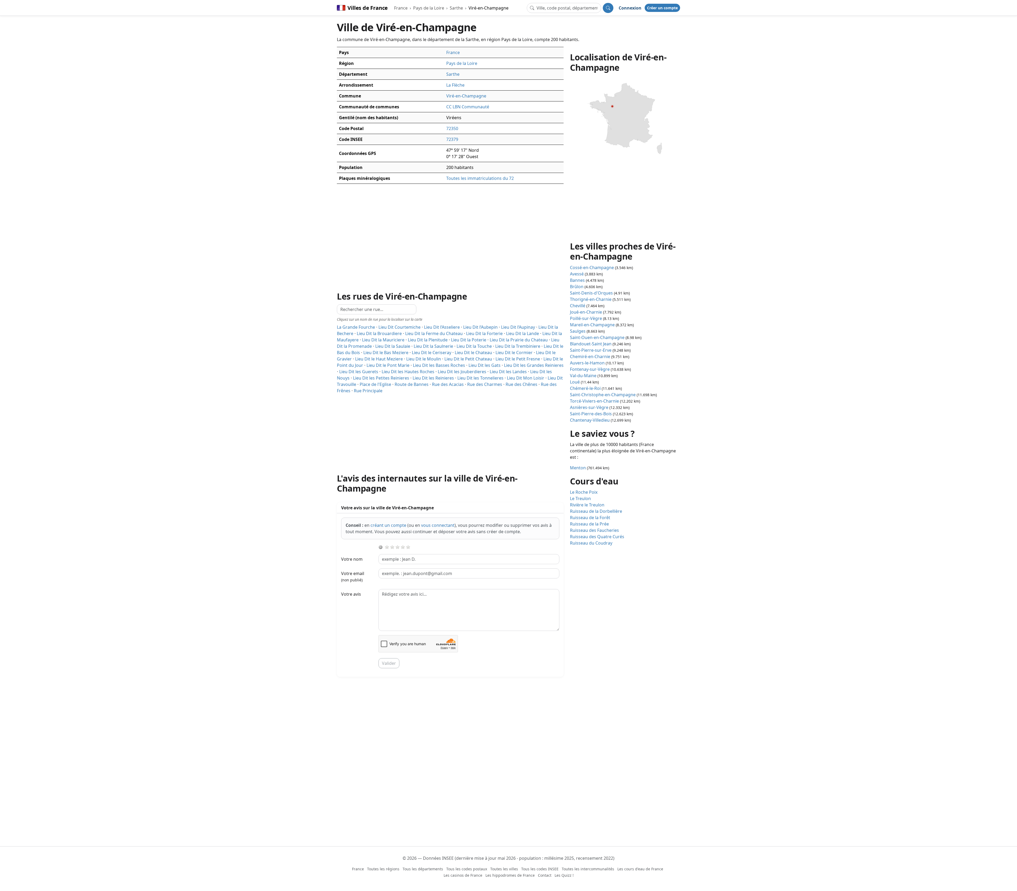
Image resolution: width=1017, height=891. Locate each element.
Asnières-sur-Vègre (589, 407)
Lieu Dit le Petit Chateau (468, 359)
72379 (452, 139)
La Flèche (455, 85)
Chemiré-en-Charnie (590, 356)
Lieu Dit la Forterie (484, 333)
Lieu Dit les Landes (508, 372)
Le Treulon (580, 498)
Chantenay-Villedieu (590, 420)
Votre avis (351, 594)
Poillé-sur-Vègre (586, 318)
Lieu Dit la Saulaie (392, 346)
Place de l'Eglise (375, 384)
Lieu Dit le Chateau (473, 352)
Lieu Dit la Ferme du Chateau (434, 333)
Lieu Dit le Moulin (423, 359)
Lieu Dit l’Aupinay (518, 327)
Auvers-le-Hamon (587, 363)
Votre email (352, 576)
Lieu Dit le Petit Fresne (518, 359)
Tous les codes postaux (466, 868)
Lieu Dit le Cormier (514, 352)
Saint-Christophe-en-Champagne (603, 395)
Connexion (630, 8)
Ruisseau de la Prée (589, 524)
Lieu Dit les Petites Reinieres (381, 378)
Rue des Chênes (521, 384)
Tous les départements (423, 868)
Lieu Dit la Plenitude (428, 340)
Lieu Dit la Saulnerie (433, 346)
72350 (452, 128)
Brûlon (576, 286)
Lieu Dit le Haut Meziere (379, 359)
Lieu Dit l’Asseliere (442, 327)
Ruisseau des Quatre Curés (597, 537)
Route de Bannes (412, 384)
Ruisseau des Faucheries (594, 530)
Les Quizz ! (564, 875)
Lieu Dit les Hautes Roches (408, 372)
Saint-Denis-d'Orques (591, 293)
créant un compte (388, 525)
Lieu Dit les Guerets (358, 372)
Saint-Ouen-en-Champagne (597, 337)
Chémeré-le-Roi (585, 388)
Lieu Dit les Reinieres (433, 378)
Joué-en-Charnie (586, 312)
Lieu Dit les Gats (485, 365)
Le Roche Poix (583, 492)
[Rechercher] (608, 8)
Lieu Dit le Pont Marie (388, 365)
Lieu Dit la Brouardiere (379, 333)
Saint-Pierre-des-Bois (591, 414)
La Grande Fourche (356, 327)
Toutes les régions (383, 868)
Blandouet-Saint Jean (591, 344)
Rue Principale (368, 391)
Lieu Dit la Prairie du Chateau (519, 340)
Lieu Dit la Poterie (468, 340)
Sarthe (456, 8)
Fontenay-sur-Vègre (590, 369)
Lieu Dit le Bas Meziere (385, 352)
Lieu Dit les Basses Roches (439, 365)
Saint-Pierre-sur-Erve (591, 350)
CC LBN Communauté (467, 107)
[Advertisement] (450, 431)
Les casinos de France (463, 875)
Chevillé (577, 306)
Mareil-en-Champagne (592, 325)
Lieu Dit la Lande (522, 333)
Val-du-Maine (583, 375)
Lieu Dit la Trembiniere (517, 346)
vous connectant (437, 525)
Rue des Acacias (448, 384)
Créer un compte (662, 7)
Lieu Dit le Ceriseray (431, 352)
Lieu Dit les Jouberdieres (462, 372)
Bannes (577, 280)
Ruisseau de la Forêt (590, 517)
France (401, 8)
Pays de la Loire (428, 8)
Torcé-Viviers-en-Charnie (594, 401)
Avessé (577, 274)
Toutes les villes (504, 868)
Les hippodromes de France (510, 875)
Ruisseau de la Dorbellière (596, 511)
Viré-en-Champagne (488, 8)
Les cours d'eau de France (640, 868)
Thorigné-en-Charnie (591, 299)
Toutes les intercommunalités (588, 868)
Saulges (578, 331)
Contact (544, 875)
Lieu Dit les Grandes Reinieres (534, 365)
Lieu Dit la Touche (474, 346)
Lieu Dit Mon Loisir (525, 378)
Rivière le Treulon (587, 505)
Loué (575, 382)
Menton (578, 468)
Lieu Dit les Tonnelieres (480, 378)
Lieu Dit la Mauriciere (383, 340)
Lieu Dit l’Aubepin (480, 327)
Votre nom (352, 559)
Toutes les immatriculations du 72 (480, 178)
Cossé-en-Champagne (592, 267)
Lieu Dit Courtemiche (399, 327)
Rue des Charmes (484, 384)
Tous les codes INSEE (540, 868)
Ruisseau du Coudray (591, 543)
